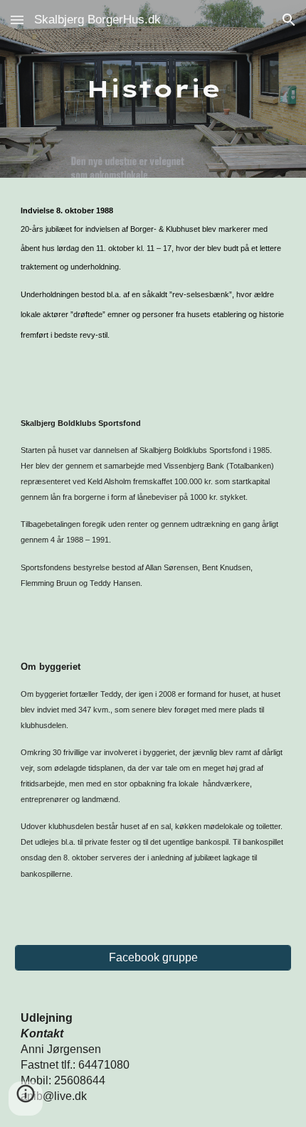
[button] (17, 19)
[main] (153, 89)
